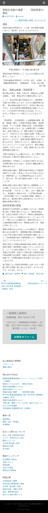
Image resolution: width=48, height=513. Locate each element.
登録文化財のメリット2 (12, 389)
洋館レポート (8, 462)
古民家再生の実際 (10, 481)
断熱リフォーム (9, 440)
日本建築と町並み (10, 459)
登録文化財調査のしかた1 (13, 400)
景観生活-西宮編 (9, 470)
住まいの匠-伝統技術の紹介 (14, 435)
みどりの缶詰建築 (10, 405)
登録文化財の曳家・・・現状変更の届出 (19, 392)
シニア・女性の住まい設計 (13, 438)
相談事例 (17, 274)
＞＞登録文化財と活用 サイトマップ (30, 20)
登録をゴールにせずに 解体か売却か (18, 384)
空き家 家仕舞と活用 (11, 486)
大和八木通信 (8, 467)
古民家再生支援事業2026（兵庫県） (17, 408)
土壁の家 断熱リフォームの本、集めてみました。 (23, 403)
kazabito (21, 16)
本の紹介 (6, 448)
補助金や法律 (8, 446)
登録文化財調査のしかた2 (13, 386)
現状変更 (31, 274)
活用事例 (6, 424)
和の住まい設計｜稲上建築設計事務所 (29, 504)
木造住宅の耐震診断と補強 (13, 483)
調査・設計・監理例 (11, 421)
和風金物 (6, 465)
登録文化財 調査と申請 (12, 489)
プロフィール (8, 364)
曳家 (25, 274)
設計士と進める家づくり (12, 494)
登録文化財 (9, 274)
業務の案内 (7, 367)
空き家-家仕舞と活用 (11, 443)
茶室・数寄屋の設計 (11, 491)
